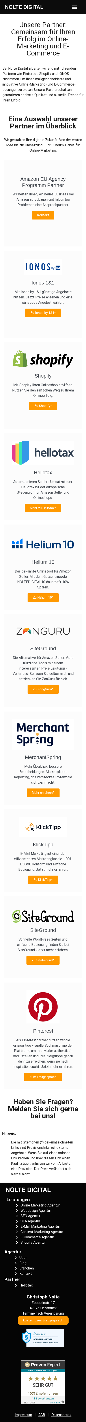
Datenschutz (61, 1415)
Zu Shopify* (43, 406)
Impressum (23, 1415)
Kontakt (43, 215)
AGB (41, 1415)
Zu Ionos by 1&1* (43, 313)
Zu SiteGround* (43, 960)
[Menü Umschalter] (74, 7)
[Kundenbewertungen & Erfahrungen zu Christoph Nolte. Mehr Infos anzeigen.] (43, 1403)
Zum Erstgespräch (43, 1077)
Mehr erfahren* (43, 793)
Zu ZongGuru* (43, 689)
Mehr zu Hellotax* (43, 508)
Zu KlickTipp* (43, 880)
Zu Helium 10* (43, 597)
